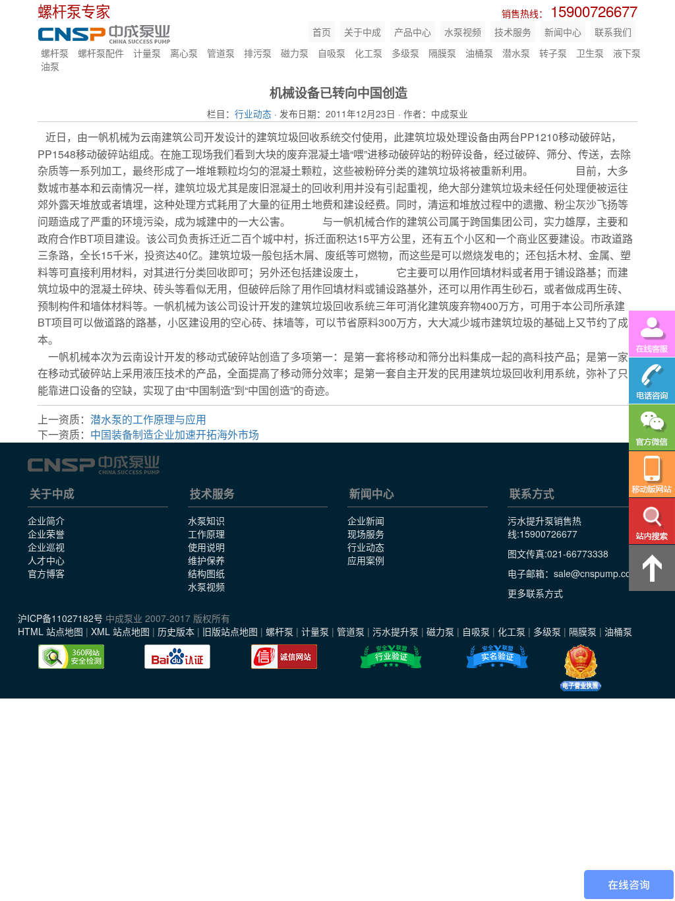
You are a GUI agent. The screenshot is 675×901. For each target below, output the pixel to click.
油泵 (50, 66)
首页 (321, 31)
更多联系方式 (535, 593)
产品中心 (412, 31)
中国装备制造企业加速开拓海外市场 (174, 434)
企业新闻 (365, 520)
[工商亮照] (580, 668)
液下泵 (627, 52)
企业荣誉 (46, 533)
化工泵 (368, 52)
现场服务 (365, 533)
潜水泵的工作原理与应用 (148, 419)
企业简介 (46, 520)
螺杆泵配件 (101, 52)
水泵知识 (206, 520)
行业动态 (253, 113)
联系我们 (613, 31)
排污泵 (258, 52)
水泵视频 (462, 31)
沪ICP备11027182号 (60, 618)
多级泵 (405, 52)
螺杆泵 (55, 52)
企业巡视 (46, 546)
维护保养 (206, 560)
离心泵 (184, 52)
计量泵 (147, 52)
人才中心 (46, 560)
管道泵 (221, 52)
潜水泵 (516, 52)
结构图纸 (206, 573)
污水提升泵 (395, 631)
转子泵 (553, 52)
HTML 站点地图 (50, 631)
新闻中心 (562, 31)
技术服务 (512, 31)
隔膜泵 (442, 52)
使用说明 (206, 546)
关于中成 (362, 31)
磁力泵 (294, 52)
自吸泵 (331, 52)
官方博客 (46, 573)
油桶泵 (479, 52)
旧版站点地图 (230, 631)
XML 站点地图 (120, 631)
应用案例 (365, 560)
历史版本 (176, 631)
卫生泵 (590, 52)
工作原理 (206, 533)
